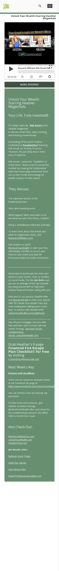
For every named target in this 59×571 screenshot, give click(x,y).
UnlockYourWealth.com (20, 439)
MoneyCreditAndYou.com (21, 436)
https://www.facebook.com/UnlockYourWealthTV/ (33, 386)
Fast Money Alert (17, 469)
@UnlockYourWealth (18, 247)
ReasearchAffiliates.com (20, 238)
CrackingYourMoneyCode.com (23, 359)
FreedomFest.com (17, 443)
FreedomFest (30, 145)
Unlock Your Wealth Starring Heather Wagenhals (33, 17)
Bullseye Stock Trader (19, 456)
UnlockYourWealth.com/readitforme (26, 313)
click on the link (20, 299)
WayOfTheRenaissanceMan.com (25, 475)
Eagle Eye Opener (17, 462)
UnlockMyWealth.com (27, 335)
